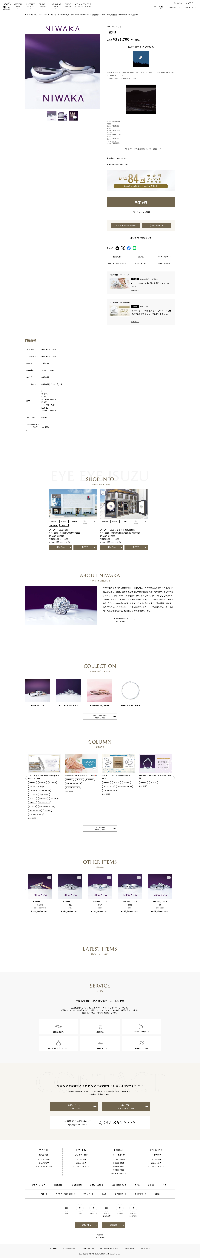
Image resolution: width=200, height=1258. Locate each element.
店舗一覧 (68, 5)
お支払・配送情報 (96, 1185)
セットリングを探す (118, 1173)
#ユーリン (32, 806)
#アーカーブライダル (36, 786)
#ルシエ (47, 810)
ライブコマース (140, 1194)
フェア (104, 1194)
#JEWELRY (42, 782)
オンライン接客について (140, 238)
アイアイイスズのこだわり (83, 5)
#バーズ (126, 782)
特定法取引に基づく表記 (109, 1248)
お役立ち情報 (58, 1185)
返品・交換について (119, 1185)
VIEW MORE (85, 522)
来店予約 (173, 7)
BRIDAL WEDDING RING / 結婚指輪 (86, 15)
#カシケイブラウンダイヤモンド (39, 790)
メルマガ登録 (129, 1248)
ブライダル (43, 5)
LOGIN (191, 3)
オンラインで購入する (44, 1166)
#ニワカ (32, 798)
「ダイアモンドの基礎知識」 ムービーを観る (140, 149)
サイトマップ (145, 1248)
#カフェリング (34, 794)
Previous (26, 778)
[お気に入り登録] (49, 877)
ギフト (165, 1185)
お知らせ (151, 1185)
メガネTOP (156, 1154)
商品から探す (44, 1163)
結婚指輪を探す (118, 1170)
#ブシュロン (43, 798)
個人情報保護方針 (69, 1248)
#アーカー (52, 782)
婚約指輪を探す (118, 1166)
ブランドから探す (43, 1159)
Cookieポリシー (88, 1248)
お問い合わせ (189, 7)
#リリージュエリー (35, 810)
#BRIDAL (32, 782)
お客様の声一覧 (120, 1194)
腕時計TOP (43, 1154)
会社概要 (53, 1248)
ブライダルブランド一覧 (51, 15)
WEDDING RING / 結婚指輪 (108, 15)
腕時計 (18, 5)
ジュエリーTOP (81, 1154)
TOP (26, 14)
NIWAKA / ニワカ (67, 15)
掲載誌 (157, 1194)
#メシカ (32, 802)
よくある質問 (77, 1185)
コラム (137, 1185)
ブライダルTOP (35, 15)
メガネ (55, 5)
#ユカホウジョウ (44, 802)
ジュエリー (30, 5)
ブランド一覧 (88, 1194)
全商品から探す (118, 1163)
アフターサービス (38, 1185)
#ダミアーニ (45, 794)
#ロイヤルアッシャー (36, 814)
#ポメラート (54, 798)
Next (174, 778)
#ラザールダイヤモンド (47, 806)
